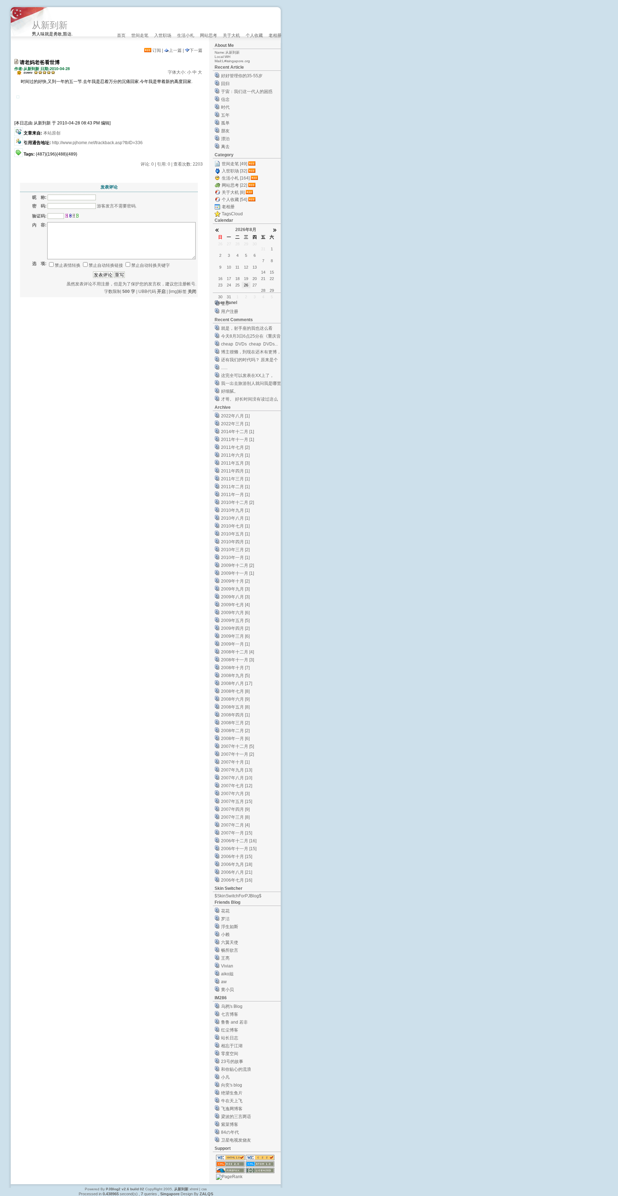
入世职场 (162, 35)
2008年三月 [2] (235, 722)
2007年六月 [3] (235, 793)
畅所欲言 (229, 950)
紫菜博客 (229, 1124)
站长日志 (229, 1037)
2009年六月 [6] (235, 612)
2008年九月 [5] (235, 675)
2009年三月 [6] (235, 636)
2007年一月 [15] (236, 832)
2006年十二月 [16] (238, 840)
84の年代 (230, 1132)
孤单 (225, 123)
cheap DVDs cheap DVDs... (249, 344)
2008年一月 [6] (235, 738)
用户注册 (229, 311)
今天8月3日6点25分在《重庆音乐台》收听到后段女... (251, 337)
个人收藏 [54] (234, 199)
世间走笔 (139, 35)
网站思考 (208, 35)
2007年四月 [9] (235, 809)
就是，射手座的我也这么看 (247, 328)
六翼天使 (229, 942)
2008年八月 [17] (236, 683)
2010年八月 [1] (235, 518)
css (204, 1189)
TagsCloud (232, 213)
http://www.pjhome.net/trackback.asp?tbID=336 (97, 142)
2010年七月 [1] (235, 526)
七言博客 (229, 1014)
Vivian (227, 966)
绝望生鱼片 (231, 1092)
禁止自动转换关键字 (150, 265)
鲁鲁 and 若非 (234, 1022)
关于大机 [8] (233, 192)
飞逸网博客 (231, 1108)
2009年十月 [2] (235, 581)
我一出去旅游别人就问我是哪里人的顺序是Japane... (251, 384)
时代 (225, 107)
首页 (121, 35)
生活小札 (185, 35)
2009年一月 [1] (235, 644)
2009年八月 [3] (235, 596)
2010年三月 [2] (235, 549)
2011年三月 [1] (235, 478)
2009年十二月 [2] (237, 565)
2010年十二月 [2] (237, 502)
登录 (225, 303)
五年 (225, 115)
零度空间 (229, 1053)
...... (224, 367)
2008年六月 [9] (235, 699)
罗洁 (225, 918)
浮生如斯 (229, 926)
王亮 (225, 958)
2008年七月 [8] (235, 691)
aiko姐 (227, 973)
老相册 (275, 35)
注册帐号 (186, 283)
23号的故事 (232, 1061)
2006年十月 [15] (236, 856)
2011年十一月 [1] (237, 439)
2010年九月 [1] (235, 510)
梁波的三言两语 (236, 1116)
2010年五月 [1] (235, 533)
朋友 (225, 130)
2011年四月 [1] (235, 471)
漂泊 (225, 138)
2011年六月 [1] (235, 455)
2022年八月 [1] (235, 415)
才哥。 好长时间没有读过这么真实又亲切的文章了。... (249, 400)
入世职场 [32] (234, 170)
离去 (225, 146)
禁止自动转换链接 (106, 265)
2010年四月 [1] (235, 541)
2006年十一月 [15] (238, 848)
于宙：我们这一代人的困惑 (247, 91)
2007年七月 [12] (236, 785)
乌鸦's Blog (231, 1006)
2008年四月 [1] (235, 714)
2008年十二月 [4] (237, 652)
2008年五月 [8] (235, 707)
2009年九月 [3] (235, 589)
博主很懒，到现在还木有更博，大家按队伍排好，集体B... (251, 352)
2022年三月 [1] (235, 423)
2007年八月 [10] (236, 777)
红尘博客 (229, 1030)
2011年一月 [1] (235, 494)
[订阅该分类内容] (252, 163)
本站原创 (51, 133)
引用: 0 (163, 164)
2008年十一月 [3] (237, 659)
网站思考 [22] (234, 185)
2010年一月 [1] (235, 557)
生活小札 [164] (236, 178)
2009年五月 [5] (235, 620)
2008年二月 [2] (235, 730)
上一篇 (175, 50)
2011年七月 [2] (235, 447)
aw (224, 981)
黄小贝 (227, 989)
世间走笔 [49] (234, 163)
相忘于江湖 (231, 1045)
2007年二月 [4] (235, 825)
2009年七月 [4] (235, 604)
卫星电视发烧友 (236, 1140)
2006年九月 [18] (236, 864)
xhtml (194, 1189)
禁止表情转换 (67, 265)
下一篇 (196, 50)
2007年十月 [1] (235, 762)
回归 (225, 83)
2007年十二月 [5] (237, 746)
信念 (225, 99)
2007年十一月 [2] (237, 754)
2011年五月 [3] (235, 463)
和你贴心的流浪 (236, 1069)
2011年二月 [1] (235, 486)
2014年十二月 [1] (237, 431)
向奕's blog (231, 1085)
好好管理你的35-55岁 (242, 75)
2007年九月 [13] (236, 770)
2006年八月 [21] (236, 872)
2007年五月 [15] (236, 801)
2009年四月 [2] (235, 628)
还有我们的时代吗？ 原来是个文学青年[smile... (249, 360)
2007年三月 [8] (235, 817)
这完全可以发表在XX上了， (247, 375)
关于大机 (231, 35)
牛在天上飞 (231, 1100)
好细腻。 (229, 391)
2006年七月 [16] (236, 880)
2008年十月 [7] (235, 667)
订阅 (156, 50)
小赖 (225, 934)
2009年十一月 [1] (237, 573)
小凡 (225, 1077)
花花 (225, 910)
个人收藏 (254, 35)
